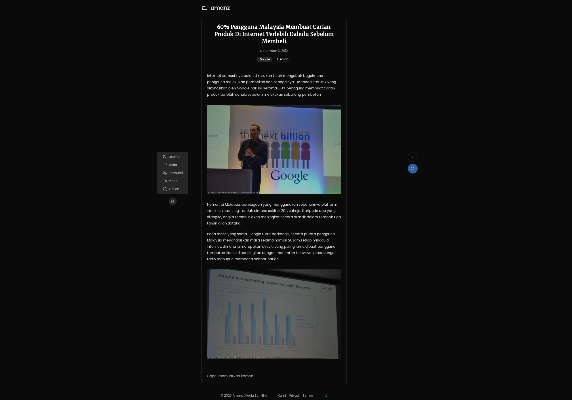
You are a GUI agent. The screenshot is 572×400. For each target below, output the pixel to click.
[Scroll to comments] (413, 169)
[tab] (172, 157)
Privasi (294, 395)
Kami (282, 395)
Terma (308, 395)
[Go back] (413, 157)
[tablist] (172, 173)
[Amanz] (325, 395)
